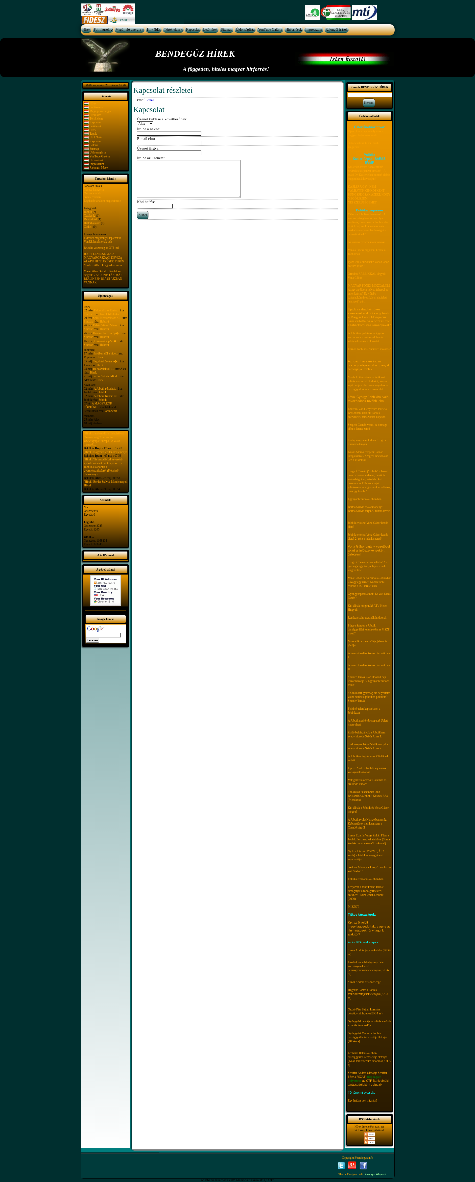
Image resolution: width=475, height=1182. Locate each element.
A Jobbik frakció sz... (106, 396)
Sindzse (88, 314)
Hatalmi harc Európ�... (107, 333)
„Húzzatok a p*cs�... (106, 341)
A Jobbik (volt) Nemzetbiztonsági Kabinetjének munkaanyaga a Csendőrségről (367, 823)
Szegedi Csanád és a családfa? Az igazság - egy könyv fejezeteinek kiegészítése (367, 566)
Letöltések (210, 29)
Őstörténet (111, 411)
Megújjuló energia (128, 29)
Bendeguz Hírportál (375, 1174)
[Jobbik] (336, 12)
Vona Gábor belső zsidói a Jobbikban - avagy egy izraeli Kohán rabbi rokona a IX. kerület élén (369, 582)
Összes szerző (92, 193)
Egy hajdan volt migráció (362, 1100)
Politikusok (102, 29)
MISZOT (353, 906)
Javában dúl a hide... (106, 353)
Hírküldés (154, 29)
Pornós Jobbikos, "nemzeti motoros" (369, 349)
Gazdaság (89, 215)
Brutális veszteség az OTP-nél (101, 248)
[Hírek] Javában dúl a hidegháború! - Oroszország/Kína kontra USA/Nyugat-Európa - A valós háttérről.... (105, 439)
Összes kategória (94, 189)
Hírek (86, 29)
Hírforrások (293, 29)
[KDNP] (121, 20)
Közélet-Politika (109, 314)
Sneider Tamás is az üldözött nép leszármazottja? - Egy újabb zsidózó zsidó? (368, 681)
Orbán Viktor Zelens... (106, 325)
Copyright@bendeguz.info (357, 1157)
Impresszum (313, 29)
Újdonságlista (245, 29)
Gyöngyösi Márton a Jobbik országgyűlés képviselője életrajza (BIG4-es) (367, 1037)
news (87, 306)
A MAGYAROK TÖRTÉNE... (98, 405)
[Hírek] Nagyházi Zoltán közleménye (105, 452)
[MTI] (364, 12)
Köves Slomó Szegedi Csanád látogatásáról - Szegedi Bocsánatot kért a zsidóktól (368, 456)
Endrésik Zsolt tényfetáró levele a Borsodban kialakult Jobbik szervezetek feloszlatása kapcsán (367, 413)
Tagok (93, 133)
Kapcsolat (193, 29)
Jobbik (88, 212)
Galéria (94, 145)
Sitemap (226, 29)
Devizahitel (90, 219)
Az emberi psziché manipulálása (366, 242)
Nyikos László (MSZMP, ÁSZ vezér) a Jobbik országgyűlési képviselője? (366, 855)
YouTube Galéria (270, 29)
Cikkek (88, 226)
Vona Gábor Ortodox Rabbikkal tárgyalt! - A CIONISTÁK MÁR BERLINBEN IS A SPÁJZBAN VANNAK (103, 277)
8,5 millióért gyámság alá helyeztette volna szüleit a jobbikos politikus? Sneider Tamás (369, 697)
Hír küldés (96, 137)
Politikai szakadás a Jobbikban (365, 879)
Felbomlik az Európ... (106, 310)
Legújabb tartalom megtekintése (102, 200)
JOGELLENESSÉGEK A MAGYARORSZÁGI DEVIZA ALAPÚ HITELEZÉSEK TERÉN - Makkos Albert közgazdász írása (105, 259)
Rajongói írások (337, 29)
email (150, 100)
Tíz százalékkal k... (104, 369)
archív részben (92, 197)
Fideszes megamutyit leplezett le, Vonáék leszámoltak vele (103, 239)
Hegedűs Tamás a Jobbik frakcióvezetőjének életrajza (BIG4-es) (368, 994)
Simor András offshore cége (364, 982)
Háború (104, 321)
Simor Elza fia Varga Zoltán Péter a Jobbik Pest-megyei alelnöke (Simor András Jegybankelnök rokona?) (369, 839)
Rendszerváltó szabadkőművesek (367, 617)
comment (89, 350)
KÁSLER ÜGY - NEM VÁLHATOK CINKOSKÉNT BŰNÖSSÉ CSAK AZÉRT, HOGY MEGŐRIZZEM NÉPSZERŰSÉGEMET (369, 194)
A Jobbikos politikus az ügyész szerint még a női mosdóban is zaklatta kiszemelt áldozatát (366, 337)
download (89, 385)
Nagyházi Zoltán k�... (106, 361)
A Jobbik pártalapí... (105, 388)
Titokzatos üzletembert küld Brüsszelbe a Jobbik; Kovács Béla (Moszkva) (368, 796)
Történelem (172, 29)
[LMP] (312, 12)
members (89, 416)
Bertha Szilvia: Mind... (106, 376)
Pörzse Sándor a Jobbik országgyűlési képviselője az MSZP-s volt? (369, 629)
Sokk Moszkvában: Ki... (107, 318)
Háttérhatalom (92, 223)
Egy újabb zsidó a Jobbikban (364, 499)
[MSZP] (108, 9)
